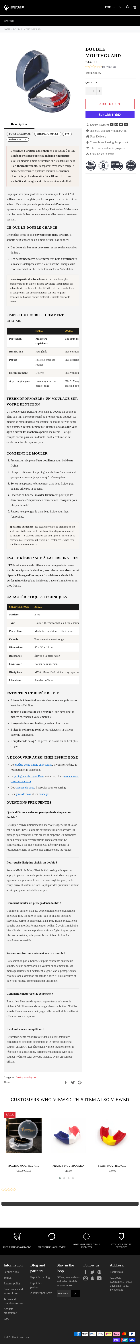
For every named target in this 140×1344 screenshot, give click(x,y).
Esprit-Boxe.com (20, 1337)
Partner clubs (11, 1271)
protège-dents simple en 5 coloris (33, 764)
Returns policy (12, 1283)
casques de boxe (24, 787)
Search (7, 1277)
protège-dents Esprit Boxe (29, 776)
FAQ (6, 1318)
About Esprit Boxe (41, 1292)
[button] (100, 67)
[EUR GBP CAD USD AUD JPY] (109, 8)
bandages (44, 794)
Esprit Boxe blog (40, 1277)
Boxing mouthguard (26, 1077)
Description (19, 124)
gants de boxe (23, 794)
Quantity (91, 82)
